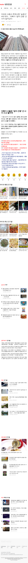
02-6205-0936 (5, 554)
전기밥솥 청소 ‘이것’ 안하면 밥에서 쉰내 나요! (11, 452)
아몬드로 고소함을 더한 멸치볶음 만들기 (4, 249)
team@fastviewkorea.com (19, 554)
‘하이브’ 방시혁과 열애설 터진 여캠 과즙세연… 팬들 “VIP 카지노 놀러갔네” (14, 157)
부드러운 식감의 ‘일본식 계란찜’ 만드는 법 (4, 197)
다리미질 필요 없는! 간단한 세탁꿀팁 (13, 197)
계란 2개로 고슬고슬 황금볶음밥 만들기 (13, 249)
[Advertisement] (14, 99)
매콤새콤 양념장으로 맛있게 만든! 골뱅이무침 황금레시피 (13, 235)
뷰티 (11, 8)
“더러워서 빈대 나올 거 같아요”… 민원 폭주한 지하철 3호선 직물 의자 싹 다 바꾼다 (14, 160)
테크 (11, 503)
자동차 (10, 385)
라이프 (23, 8)
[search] (25, 4)
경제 (19, 8)
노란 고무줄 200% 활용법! (23, 235)
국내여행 (4, 291)
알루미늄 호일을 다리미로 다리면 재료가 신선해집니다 (13, 211)
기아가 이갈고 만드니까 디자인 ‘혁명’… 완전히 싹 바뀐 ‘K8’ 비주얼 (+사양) (14, 153)
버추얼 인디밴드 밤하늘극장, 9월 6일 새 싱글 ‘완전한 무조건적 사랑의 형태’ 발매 (11, 303)
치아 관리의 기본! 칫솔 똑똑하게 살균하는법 (23, 211)
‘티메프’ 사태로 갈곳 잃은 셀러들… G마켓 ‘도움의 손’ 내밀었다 (14, 168)
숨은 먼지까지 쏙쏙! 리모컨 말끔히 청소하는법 (23, 197)
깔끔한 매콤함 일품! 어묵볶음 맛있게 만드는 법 (4, 211)
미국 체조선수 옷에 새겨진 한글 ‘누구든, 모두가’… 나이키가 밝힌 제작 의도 (14, 164)
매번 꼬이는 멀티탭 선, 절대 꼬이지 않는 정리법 (4, 235)
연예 (15, 8)
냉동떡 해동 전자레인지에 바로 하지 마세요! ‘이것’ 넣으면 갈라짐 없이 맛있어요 (23, 249)
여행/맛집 (6, 8)
